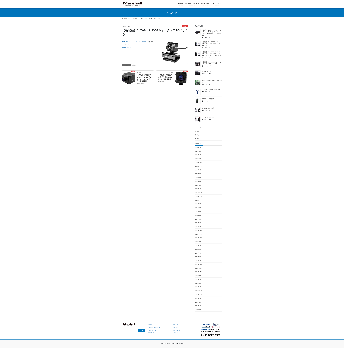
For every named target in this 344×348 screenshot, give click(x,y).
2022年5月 (198, 283)
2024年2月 (198, 223)
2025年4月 (198, 181)
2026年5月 (198, 151)
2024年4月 (198, 215)
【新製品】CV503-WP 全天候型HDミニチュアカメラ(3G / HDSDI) (165, 77)
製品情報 (150, 324)
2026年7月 (198, 147)
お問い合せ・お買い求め (154, 327)
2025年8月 (198, 170)
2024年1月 (198, 226)
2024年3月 (198, 219)
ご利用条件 (176, 327)
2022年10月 (198, 272)
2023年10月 (198, 238)
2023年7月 (198, 245)
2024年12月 (198, 192)
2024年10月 (198, 200)
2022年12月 (198, 264)
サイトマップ (151, 332)
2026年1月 (198, 158)
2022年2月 (198, 287)
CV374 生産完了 (206, 71)
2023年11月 (198, 234)
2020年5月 (198, 309)
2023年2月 (198, 257)
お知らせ (175, 324)
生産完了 (197, 138)
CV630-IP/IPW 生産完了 (208, 117)
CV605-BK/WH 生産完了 (209, 108)
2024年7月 (198, 204)
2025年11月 (198, 166)
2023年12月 (198, 230)
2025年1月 (198, 189)
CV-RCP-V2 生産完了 (208, 99)
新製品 (185, 26)
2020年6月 (198, 306)
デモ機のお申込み (152, 330)
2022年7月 (198, 279)
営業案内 (197, 131)
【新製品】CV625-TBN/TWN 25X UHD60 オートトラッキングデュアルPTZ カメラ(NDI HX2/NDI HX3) (211, 53)
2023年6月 (198, 249)
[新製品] (128, 77)
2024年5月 (198, 211)
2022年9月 (198, 275)
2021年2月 (198, 302)
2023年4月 (198, 253)
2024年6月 (198, 207)
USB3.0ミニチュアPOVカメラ (135, 41)
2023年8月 (198, 241)
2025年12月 (198, 162)
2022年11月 (198, 268)
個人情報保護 (176, 330)
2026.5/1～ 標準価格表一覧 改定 (211, 89)
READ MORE (126, 47)
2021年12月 (198, 290)
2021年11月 (198, 294)
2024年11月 (198, 196)
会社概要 (175, 332)
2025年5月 (198, 177)
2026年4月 (198, 155)
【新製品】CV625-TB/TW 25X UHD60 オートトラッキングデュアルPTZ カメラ (211, 43)
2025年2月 (198, 185)
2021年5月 (198, 298)
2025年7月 (198, 174)
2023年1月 (198, 260)
